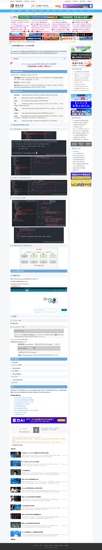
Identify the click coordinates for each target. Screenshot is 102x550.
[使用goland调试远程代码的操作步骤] (15, 525)
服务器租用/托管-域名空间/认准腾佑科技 (81, 29)
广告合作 (41, 545)
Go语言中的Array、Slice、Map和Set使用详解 (83, 75)
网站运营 (75, 10)
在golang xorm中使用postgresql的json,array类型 (82, 128)
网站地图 (56, 545)
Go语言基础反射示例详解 (28, 505)
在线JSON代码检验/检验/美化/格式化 (81, 163)
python (26, 13)
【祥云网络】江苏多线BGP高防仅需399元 (82, 27)
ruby (53, 13)
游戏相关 (34, 13)
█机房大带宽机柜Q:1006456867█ (80, 22)
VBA (38, 13)
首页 (15, 41)
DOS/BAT (15, 13)
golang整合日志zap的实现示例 (79, 137)
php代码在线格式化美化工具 (79, 157)
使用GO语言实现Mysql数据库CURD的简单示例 (83, 133)
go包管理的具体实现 (19, 414)
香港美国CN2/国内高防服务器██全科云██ (20, 31)
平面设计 (82, 10)
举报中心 (76, 1)
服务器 (53, 10)
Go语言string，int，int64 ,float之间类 (81, 73)
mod (21, 445)
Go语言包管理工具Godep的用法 (22, 404)
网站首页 (13, 10)
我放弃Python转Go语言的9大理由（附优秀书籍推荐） (85, 90)
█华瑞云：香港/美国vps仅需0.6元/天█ (60, 29)
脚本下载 (41, 10)
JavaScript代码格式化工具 (78, 153)
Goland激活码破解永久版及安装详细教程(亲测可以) (85, 71)
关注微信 (83, 1)
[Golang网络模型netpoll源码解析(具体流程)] (15, 534)
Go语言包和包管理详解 (19, 406)
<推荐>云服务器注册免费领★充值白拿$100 (20, 20)
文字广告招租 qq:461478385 (58, 20)
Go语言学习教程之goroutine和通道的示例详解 (82, 139)
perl (30, 13)
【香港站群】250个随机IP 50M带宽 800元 (40, 26)
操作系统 (68, 10)
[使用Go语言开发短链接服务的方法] (15, 481)
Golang (81, 13)
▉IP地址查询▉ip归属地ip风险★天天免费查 (40, 24)
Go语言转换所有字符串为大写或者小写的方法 (83, 80)
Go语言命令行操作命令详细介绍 (80, 86)
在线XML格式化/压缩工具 (78, 155)
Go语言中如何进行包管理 (20, 412)
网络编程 (27, 10)
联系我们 (46, 545)
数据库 (47, 10)
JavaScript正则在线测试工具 (79, 165)
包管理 (18, 445)
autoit (56, 13)
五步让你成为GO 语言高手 (79, 84)
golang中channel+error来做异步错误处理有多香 (83, 131)
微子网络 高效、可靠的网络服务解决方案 (61, 27)
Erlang (86, 13)
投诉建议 (61, 545)
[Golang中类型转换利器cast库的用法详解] (15, 490)
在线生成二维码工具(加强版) (79, 168)
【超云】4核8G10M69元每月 (37, 29)
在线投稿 (66, 545)
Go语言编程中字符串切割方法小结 (81, 88)
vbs (11, 13)
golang (14, 445)
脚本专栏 (34, 10)
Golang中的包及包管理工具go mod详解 (23, 402)
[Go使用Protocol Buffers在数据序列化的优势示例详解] (15, 455)
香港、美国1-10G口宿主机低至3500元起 (61, 26)
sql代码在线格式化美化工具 (79, 159)
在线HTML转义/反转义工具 (79, 161)
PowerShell (67, 13)
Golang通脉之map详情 (77, 126)
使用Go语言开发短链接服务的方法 (30, 479)
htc (22, 13)
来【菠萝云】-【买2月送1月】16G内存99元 (20, 22)
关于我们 (36, 545)
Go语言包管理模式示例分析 (21, 408)
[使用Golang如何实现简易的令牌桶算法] (15, 499)
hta (19, 13)
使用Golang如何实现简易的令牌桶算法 (31, 497)
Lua (78, 13)
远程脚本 (42, 13)
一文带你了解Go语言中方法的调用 (80, 122)
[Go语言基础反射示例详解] (15, 507)
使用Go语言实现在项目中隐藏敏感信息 (31, 514)
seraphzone (61, 13)
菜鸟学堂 (12, 1)
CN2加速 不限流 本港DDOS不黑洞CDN (39, 20)
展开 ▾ (64, 58)
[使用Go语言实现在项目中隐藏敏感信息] (15, 516)
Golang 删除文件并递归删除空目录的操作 (81, 120)
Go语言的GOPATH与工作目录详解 (81, 78)
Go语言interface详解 (78, 82)
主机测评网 (26, 1)
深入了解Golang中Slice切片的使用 (30, 461)
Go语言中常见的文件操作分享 (79, 124)
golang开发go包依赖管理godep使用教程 (24, 400)
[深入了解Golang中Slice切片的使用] (15, 463)
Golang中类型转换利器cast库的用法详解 (32, 488)
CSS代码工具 (75, 151)
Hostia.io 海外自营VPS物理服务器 (59, 22)
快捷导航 (89, 1)
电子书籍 (60, 10)
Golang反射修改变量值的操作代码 (80, 135)
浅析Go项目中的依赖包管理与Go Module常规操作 (26, 410)
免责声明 (51, 545)
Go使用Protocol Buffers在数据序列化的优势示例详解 (35, 453)
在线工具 (33, 1)
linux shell (73, 13)
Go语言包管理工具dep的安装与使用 (23, 397)
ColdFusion (48, 13)
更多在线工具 (76, 170)
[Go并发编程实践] (15, 472)
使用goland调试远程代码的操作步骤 (31, 523)
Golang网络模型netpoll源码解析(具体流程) (32, 532)
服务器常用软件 (19, 1)
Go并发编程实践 (26, 470)
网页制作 (20, 10)
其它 (90, 13)
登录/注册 (69, 1)
